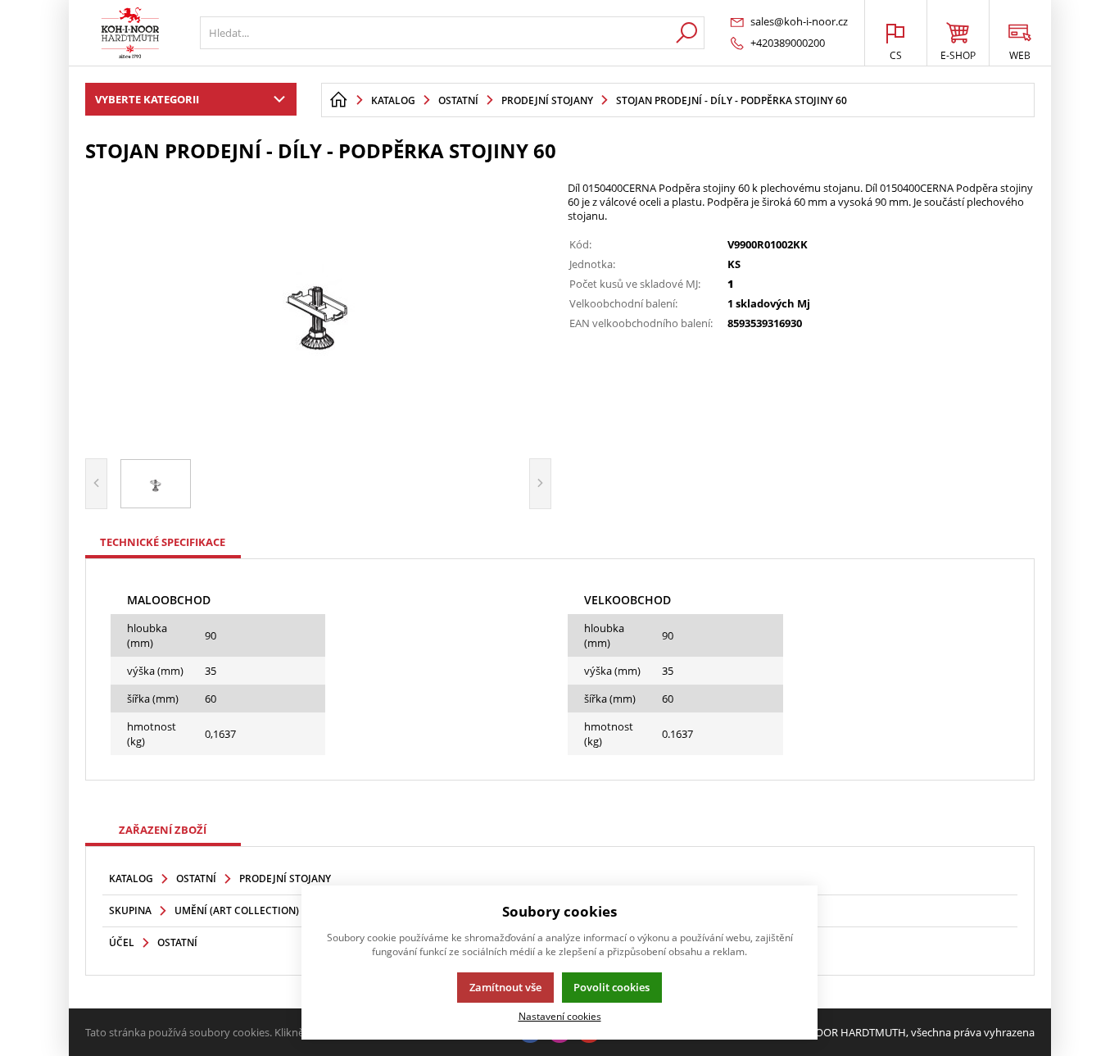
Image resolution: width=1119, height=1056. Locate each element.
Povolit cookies (611, 987)
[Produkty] (130, 33)
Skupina (130, 910)
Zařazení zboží (162, 829)
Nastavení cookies (560, 1015)
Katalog (131, 878)
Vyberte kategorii (147, 99)
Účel (121, 942)
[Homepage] (338, 100)
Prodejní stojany (285, 878)
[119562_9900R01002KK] (318, 308)
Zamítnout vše (505, 987)
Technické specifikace (162, 542)
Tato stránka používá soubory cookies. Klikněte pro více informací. (245, 1032)
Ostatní (196, 878)
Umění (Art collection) (236, 910)
